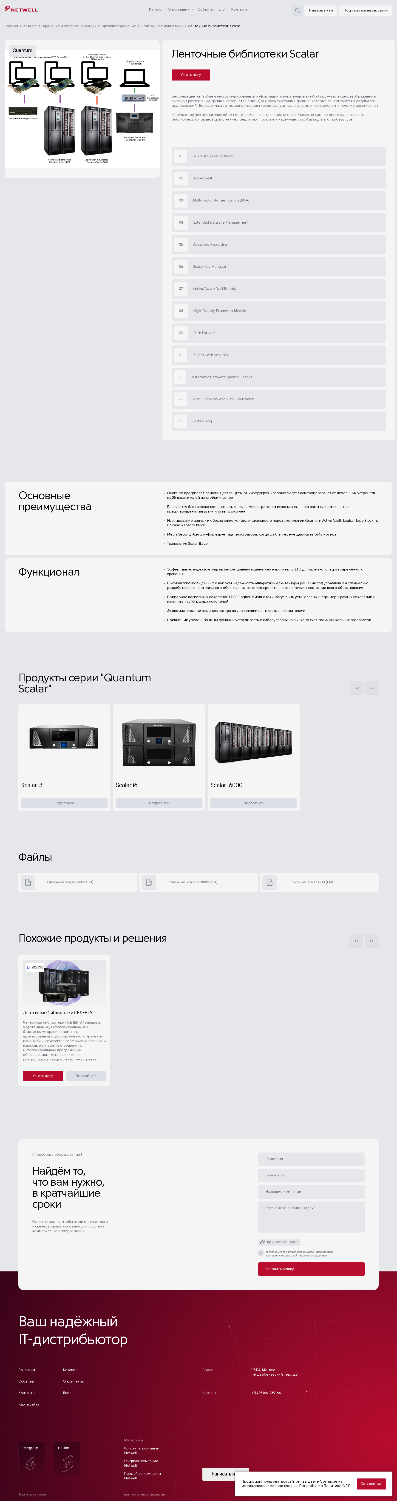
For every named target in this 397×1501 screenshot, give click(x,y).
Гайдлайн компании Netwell (141, 1463)
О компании (179, 10)
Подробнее (64, 803)
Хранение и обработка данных (69, 26)
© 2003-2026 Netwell (32, 1494)
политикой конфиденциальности (309, 1252)
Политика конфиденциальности (144, 1494)
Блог (222, 10)
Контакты (239, 10)
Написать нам (321, 10)
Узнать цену (191, 75)
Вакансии (26, 1370)
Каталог (156, 10)
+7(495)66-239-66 (266, 1393)
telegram (30, 1448)
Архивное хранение (119, 26)
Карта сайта (28, 1404)
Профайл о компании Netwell (142, 1476)
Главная (11, 26)
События (206, 10)
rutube (63, 1448)
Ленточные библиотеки (162, 26)
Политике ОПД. (337, 1486)
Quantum (22, 51)
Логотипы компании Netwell (141, 1451)
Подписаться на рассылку (366, 10)
